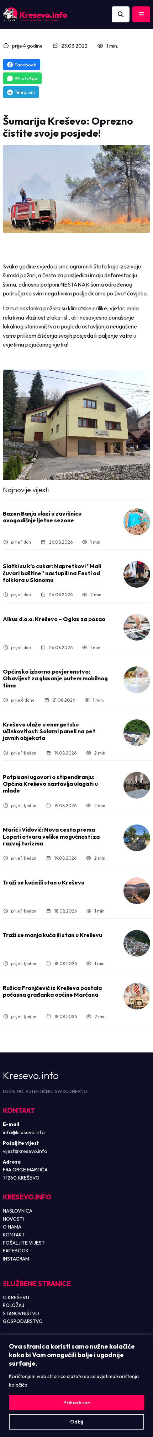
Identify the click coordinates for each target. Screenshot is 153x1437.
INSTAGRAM (16, 1259)
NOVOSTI (13, 1219)
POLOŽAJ (13, 1305)
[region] (76, 1386)
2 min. (96, 594)
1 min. (112, 46)
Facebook (25, 64)
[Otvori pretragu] (121, 14)
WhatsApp (26, 78)
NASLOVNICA (17, 1211)
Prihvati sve (76, 1402)
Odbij (76, 1422)
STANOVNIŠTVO (21, 1313)
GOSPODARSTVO (23, 1321)
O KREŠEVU (16, 1297)
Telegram (25, 92)
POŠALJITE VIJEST (24, 1243)
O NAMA (12, 1227)
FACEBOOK (16, 1250)
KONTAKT (14, 1234)
